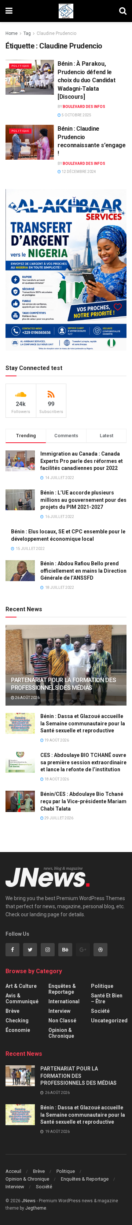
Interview (59, 1011)
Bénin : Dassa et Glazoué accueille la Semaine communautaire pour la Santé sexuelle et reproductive (82, 723)
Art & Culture (21, 986)
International (64, 1001)
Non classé (62, 1020)
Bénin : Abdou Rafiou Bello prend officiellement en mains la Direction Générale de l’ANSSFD (83, 571)
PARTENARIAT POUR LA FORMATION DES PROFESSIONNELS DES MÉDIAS (63, 684)
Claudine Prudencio (56, 33)
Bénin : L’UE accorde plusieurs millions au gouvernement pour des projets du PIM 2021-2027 (83, 500)
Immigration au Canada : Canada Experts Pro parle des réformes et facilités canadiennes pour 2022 (81, 461)
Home (12, 33)
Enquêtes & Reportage (62, 989)
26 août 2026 (27, 698)
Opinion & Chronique (61, 1033)
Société (100, 1011)
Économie (18, 1030)
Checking (17, 1020)
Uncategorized (109, 1020)
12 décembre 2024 (78, 172)
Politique (20, 66)
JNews (29, 1200)
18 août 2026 (56, 779)
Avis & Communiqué (22, 998)
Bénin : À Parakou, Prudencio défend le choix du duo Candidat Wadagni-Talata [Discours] (86, 80)
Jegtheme (35, 1208)
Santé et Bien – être (106, 998)
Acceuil (13, 1171)
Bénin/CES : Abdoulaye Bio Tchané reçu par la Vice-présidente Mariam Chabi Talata (83, 801)
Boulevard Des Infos (84, 107)
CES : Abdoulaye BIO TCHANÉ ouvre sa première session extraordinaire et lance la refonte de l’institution (83, 762)
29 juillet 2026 (58, 818)
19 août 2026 (56, 740)
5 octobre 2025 (76, 115)
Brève (12, 1011)
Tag (27, 33)
